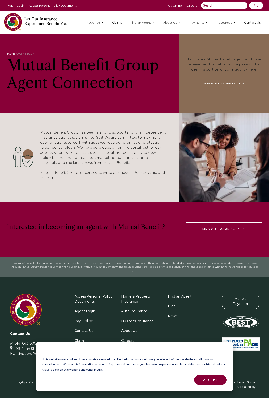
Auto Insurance (134, 311)
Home (11, 53)
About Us (129, 331)
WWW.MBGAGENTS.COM (224, 83)
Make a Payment (240, 301)
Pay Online (174, 5)
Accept (210, 380)
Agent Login (16, 5)
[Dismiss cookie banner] (225, 351)
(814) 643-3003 (25, 343)
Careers (191, 5)
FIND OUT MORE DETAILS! (224, 229)
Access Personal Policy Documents (53, 5)
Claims (80, 341)
